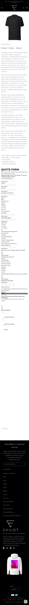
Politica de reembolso (8, 501)
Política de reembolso (12, 599)
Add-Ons (5, 491)
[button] (2, 8)
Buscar (4, 480)
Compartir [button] (5, 428)
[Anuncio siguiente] (27, 2)
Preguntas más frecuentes (9, 473)
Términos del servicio (9, 602)
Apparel (5, 484)
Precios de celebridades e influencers (11, 515)
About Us (5, 494)
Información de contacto (20, 602)
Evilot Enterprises (13, 597)
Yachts (4, 477)
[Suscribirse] (24, 464)
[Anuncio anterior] (1, 2)
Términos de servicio (8, 508)
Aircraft (5, 487)
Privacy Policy (6, 505)
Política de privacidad (21, 599)
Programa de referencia (8, 512)
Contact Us (5, 498)
